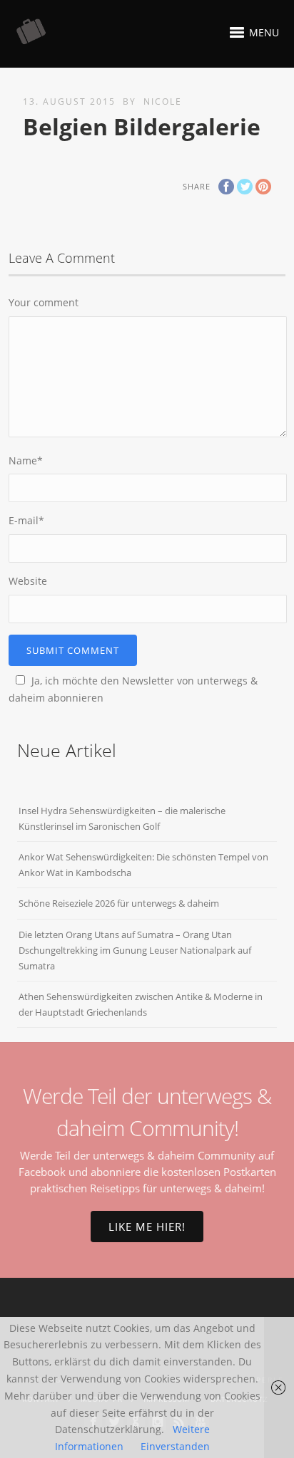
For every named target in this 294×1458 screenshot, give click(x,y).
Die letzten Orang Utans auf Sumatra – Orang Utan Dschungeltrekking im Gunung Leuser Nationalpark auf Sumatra (135, 950)
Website (28, 581)
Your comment (43, 302)
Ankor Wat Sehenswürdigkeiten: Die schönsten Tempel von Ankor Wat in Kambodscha (143, 864)
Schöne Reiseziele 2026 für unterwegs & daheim (119, 903)
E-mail (26, 520)
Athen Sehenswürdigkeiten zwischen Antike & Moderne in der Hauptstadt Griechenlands (141, 1004)
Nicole (162, 101)
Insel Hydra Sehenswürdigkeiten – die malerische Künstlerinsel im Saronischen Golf (122, 818)
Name (26, 460)
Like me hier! (147, 1226)
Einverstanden (175, 1446)
